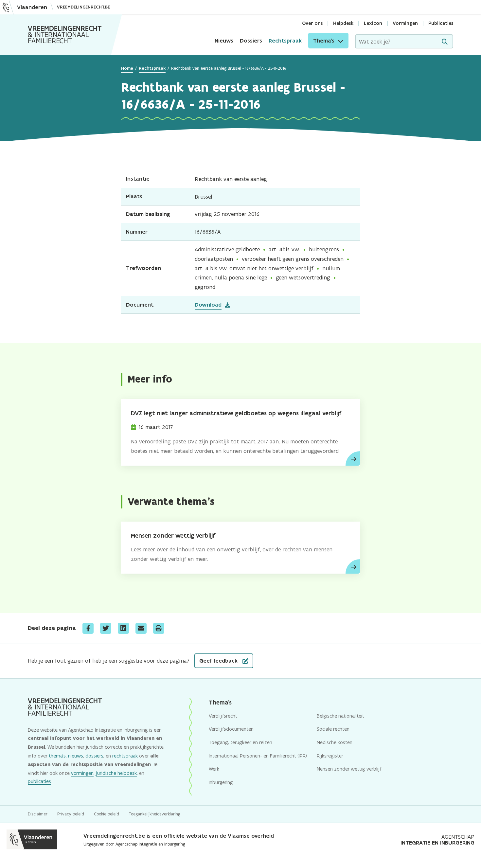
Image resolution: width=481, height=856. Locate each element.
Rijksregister (330, 756)
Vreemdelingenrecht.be (83, 7)
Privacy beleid (70, 814)
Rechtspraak (285, 40)
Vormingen (405, 23)
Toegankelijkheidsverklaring (154, 814)
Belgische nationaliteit (340, 716)
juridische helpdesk (116, 773)
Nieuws (224, 40)
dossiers (94, 756)
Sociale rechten (333, 729)
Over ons (312, 23)
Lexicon (373, 23)
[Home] (65, 35)
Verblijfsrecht (223, 716)
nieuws (75, 756)
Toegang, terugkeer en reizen (240, 742)
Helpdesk (343, 23)
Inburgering (221, 782)
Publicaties (440, 23)
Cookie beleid (106, 814)
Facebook (88, 628)
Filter (444, 41)
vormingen (82, 773)
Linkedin (123, 628)
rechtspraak (125, 756)
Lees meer (353, 458)
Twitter (105, 628)
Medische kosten (334, 742)
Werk (214, 769)
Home (127, 68)
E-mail (141, 628)
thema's (57, 756)
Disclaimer (37, 814)
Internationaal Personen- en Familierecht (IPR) (258, 756)
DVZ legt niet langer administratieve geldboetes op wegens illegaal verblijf (236, 413)
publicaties (39, 781)
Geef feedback (219, 660)
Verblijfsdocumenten (231, 729)
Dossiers (251, 40)
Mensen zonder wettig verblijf (173, 535)
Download (208, 304)
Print (158, 628)
